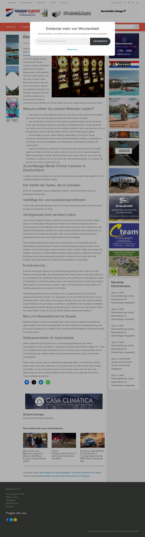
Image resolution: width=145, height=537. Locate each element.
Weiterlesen (72, 49)
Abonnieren (100, 41)
